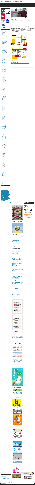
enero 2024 (3, 59)
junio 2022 (3, 76)
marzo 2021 (3, 90)
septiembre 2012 (3, 182)
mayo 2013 (3, 175)
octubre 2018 (3, 116)
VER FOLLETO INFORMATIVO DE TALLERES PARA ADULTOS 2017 (19, 33)
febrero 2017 (3, 134)
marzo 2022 (3, 79)
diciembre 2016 (3, 136)
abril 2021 (3, 89)
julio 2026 (3, 32)
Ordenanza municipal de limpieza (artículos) (17, 341)
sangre (3, 198)
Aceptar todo (21, 482)
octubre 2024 (3, 51)
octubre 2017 (3, 127)
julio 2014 (3, 162)
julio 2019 (3, 108)
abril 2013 (3, 176)
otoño (7, 196)
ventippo (7, 199)
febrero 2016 (3, 145)
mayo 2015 (3, 153)
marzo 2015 (3, 155)
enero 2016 (3, 146)
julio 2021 (3, 86)
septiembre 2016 (3, 139)
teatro (4, 199)
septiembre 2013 (3, 171)
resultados (8, 197)
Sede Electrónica (14, 4)
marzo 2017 (3, 133)
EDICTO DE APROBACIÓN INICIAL (16, 294)
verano (2, 200)
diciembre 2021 (3, 82)
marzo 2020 (3, 101)
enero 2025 (3, 48)
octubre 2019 (3, 105)
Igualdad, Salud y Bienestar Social (28, 20)
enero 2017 (3, 135)
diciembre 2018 (3, 114)
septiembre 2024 (4, 52)
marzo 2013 (3, 177)
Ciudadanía (19, 4)
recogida (5, 197)
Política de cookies (3, 483)
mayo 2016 (3, 142)
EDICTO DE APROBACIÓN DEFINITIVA (16, 251)
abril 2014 (3, 165)
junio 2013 (3, 174)
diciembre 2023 (3, 60)
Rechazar (26, 482)
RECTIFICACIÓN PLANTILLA (15, 253)
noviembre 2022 (3, 72)
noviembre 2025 (3, 39)
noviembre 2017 (3, 126)
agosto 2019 (3, 107)
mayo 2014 (3, 164)
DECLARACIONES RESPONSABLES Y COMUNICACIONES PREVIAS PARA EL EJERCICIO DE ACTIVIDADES (17, 427)
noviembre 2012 (3, 180)
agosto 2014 (3, 161)
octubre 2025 (3, 40)
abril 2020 (3, 100)
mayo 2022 (3, 77)
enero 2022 (3, 81)
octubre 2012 (3, 181)
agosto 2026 (3, 31)
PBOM (33, 4)
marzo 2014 (3, 166)
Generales (23, 20)
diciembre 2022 (3, 71)
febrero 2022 (3, 80)
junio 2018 (3, 120)
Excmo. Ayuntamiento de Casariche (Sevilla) (12, 1)
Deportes (21, 20)
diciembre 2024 (3, 49)
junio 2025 (3, 44)
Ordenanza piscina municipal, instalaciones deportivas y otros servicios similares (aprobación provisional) (17, 334)
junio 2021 (3, 87)
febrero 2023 (3, 69)
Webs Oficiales (24, 4)
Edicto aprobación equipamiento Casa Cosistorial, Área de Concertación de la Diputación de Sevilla (16, 240)
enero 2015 (3, 157)
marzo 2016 (3, 144)
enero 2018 (3, 124)
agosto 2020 (3, 96)
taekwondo (6, 198)
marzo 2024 (3, 57)
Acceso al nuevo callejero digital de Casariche (17, 236)
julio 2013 (3, 173)
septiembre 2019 (3, 106)
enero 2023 (3, 70)
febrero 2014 (3, 167)
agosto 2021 (3, 85)
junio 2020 (3, 98)
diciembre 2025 (3, 38)
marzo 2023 (3, 68)
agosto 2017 (3, 129)
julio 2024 (3, 54)
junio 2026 (3, 33)
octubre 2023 (3, 62)
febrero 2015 (3, 156)
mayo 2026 (3, 34)
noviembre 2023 (3, 61)
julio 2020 (3, 97)
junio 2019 (3, 109)
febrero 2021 (3, 91)
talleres (2, 199)
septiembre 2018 (3, 117)
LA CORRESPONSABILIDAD (16, 387)
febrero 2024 (3, 58)
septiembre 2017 (3, 128)
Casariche (2, 4)
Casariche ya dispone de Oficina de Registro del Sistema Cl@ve (26, 66)
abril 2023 (3, 67)
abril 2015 (3, 154)
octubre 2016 (3, 138)
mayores (2, 196)
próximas (2, 197)
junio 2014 (3, 163)
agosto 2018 (3, 118)
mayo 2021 (3, 88)
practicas (17, 20)
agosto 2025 (3, 42)
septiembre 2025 (4, 41)
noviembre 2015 (3, 148)
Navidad (4, 196)
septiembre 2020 (4, 95)
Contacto (29, 4)
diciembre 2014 (3, 158)
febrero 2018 (3, 123)
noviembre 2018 (3, 115)
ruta (1, 198)
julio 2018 (3, 119)
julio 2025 (3, 43)
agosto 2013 (3, 172)
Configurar (31, 482)
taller (9, 198)
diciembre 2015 (3, 147)
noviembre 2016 (3, 137)
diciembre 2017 (3, 125)
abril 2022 (3, 78)
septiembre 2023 (4, 63)
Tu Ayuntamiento (7, 4)
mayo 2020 (3, 99)
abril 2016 (3, 143)
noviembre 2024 (3, 50)
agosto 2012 (3, 183)
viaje (3, 200)
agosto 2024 (3, 53)
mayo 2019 (3, 110)
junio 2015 (3, 152)
